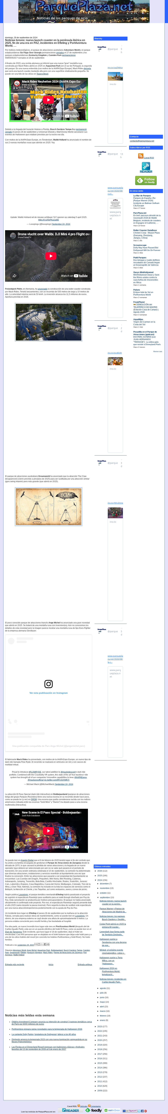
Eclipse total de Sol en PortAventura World (143, 293)
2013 (100, 1072)
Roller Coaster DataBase (145, 230)
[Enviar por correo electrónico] (35, 944)
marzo (103, 1011)
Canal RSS (148, 158)
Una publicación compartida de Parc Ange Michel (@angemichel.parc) (48, 746)
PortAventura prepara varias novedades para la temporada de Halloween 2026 (47, 1029)
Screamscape (140, 245)
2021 (100, 1036)
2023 (100, 1026)
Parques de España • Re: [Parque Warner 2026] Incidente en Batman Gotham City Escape (146, 202)
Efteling (23, 952)
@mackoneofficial (36, 780)
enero (103, 1020)
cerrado (8, 132)
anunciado (42, 289)
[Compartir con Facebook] (45, 944)
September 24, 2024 (61, 224)
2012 (100, 1077)
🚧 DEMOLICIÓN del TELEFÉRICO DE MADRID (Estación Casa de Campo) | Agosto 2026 (145, 308)
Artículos (83, 1106)
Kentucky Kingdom (34, 952)
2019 (100, 1045)
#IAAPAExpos (80, 777)
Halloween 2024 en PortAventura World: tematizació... (110, 971)
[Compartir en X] (42, 944)
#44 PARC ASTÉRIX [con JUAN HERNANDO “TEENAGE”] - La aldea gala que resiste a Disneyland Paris (147, 341)
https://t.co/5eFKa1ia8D (48, 220)
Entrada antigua (85, 964)
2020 (100, 1040)
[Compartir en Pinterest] (48, 944)
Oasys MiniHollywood (143, 272)
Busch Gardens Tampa (73, 950)
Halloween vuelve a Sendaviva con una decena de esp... (113, 942)
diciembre (104, 884)
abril (102, 1006)
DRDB (34, 799)
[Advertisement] (84, 28)
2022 (100, 1031)
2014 (100, 1068)
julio (102, 993)
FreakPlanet (139, 302)
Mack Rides (48, 952)
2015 (100, 1063)
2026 (100, 871)
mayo (102, 1002)
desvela (87, 68)
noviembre (105, 888)
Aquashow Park (43, 950)
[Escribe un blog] (39, 944)
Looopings (23, 894)
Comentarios (96, 1106)
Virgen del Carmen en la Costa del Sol (144, 323)
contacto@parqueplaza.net (142, 141)
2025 (100, 875)
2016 (100, 1058)
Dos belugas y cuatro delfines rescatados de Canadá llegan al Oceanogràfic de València (146, 262)
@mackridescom (68, 772)
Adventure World (19, 950)
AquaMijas (138, 319)
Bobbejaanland (57, 950)
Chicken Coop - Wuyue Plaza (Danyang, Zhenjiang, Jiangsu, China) (146, 235)
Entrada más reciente (14, 964)
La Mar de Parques (142, 196)
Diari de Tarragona (13, 932)
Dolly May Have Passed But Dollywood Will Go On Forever (146, 249)
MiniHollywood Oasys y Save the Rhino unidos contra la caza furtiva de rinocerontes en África (146, 278)
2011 (100, 1081)
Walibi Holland (18, 955)
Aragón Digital (27, 860)
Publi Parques (139, 258)
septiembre (105, 897)
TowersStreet (42, 74)
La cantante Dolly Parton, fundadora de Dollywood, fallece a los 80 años (44, 1034)
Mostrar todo (157, 351)
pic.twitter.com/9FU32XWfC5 (56, 780)
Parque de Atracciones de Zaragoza (68, 952)
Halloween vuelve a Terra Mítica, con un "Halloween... (111, 961)
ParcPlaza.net (139, 213)
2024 (100, 880)
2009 (100, 1090)
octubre (103, 893)
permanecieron (69, 55)
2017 (100, 1054)
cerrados (60, 52)
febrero (103, 1016)
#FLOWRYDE (35, 772)
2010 (100, 1086)
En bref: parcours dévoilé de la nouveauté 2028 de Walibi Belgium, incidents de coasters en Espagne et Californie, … (147, 219)
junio (102, 997)
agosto (103, 988)
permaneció (81, 129)
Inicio (51, 964)
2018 (100, 1049)
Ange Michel (32, 950)
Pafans (136, 290)
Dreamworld (15, 952)
